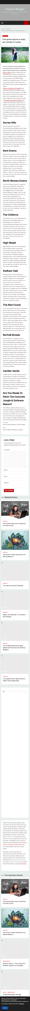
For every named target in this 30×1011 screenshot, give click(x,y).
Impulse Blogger (15, 9)
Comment (7, 449)
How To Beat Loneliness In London (13, 428)
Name (6, 470)
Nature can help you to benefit (12, 88)
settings (21, 1003)
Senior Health (6, 961)
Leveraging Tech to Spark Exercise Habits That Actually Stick (15, 664)
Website (6, 482)
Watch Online (26, 23)
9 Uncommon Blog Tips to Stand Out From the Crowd (15, 509)
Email (6, 476)
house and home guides (15, 861)
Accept (5, 1008)
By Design (23, 863)
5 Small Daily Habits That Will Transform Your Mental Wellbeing (15, 980)
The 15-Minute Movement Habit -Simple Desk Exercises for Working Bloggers (15, 631)
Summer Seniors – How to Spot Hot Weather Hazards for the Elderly (15, 949)
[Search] (20, 22)
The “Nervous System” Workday (15, 571)
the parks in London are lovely (13, 100)
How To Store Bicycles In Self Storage (14, 423)
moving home (10, 836)
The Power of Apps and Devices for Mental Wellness (15, 540)
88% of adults (7, 72)
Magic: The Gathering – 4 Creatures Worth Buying (15, 600)
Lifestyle (5, 521)
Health (5, 992)
